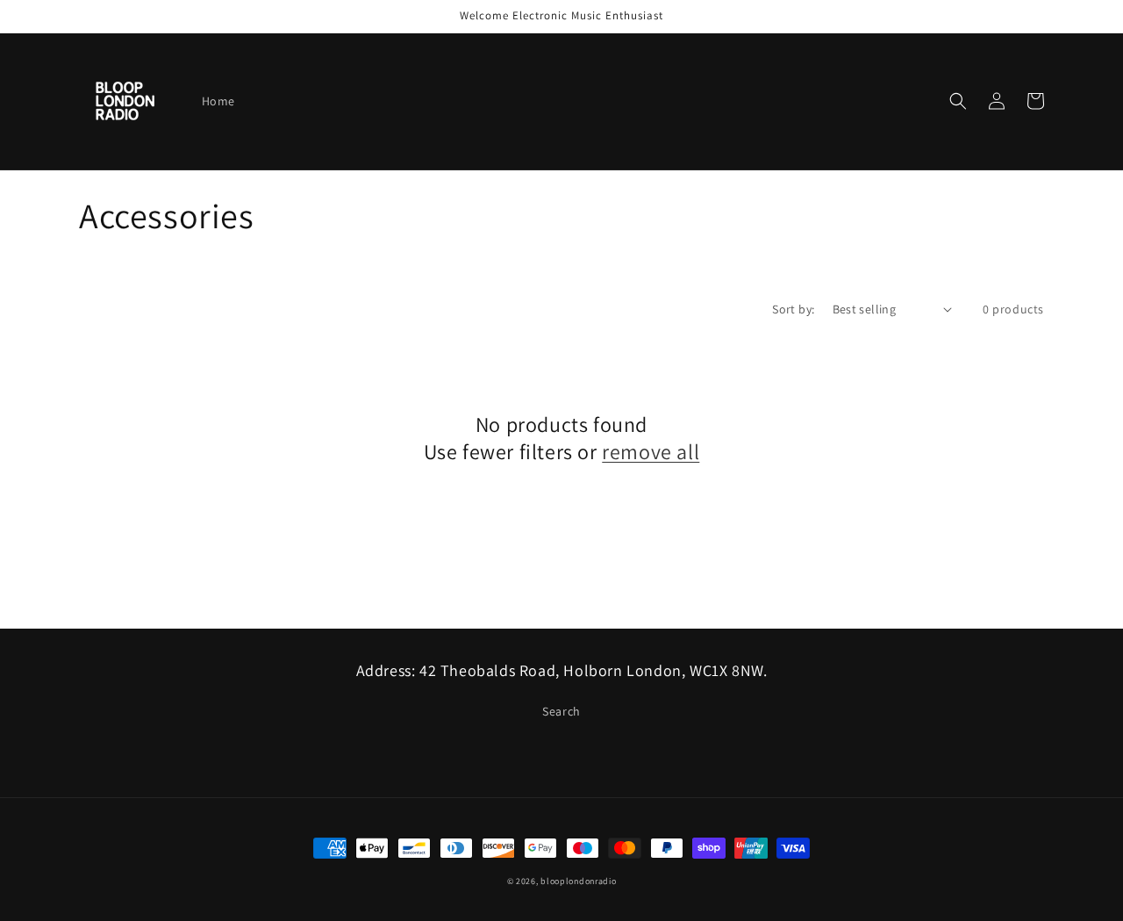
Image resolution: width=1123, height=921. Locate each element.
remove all (650, 451)
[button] (958, 101)
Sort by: (793, 309)
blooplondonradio (578, 881)
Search (561, 711)
